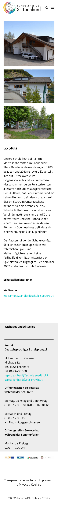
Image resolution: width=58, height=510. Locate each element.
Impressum (46, 480)
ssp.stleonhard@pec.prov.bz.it (23, 379)
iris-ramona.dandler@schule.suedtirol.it (28, 295)
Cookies (36, 484)
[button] (52, 7)
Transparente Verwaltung (20, 480)
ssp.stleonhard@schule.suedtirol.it (26, 375)
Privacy (23, 484)
